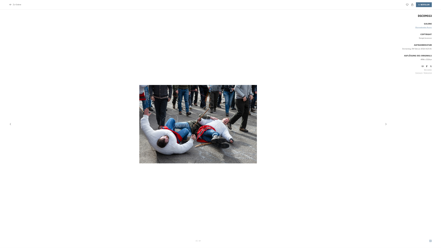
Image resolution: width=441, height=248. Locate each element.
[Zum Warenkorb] (412, 4)
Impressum (419, 73)
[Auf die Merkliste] (407, 4)
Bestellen (425, 5)
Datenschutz (428, 73)
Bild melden (428, 70)
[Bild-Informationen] (430, 241)
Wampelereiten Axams (423, 27)
